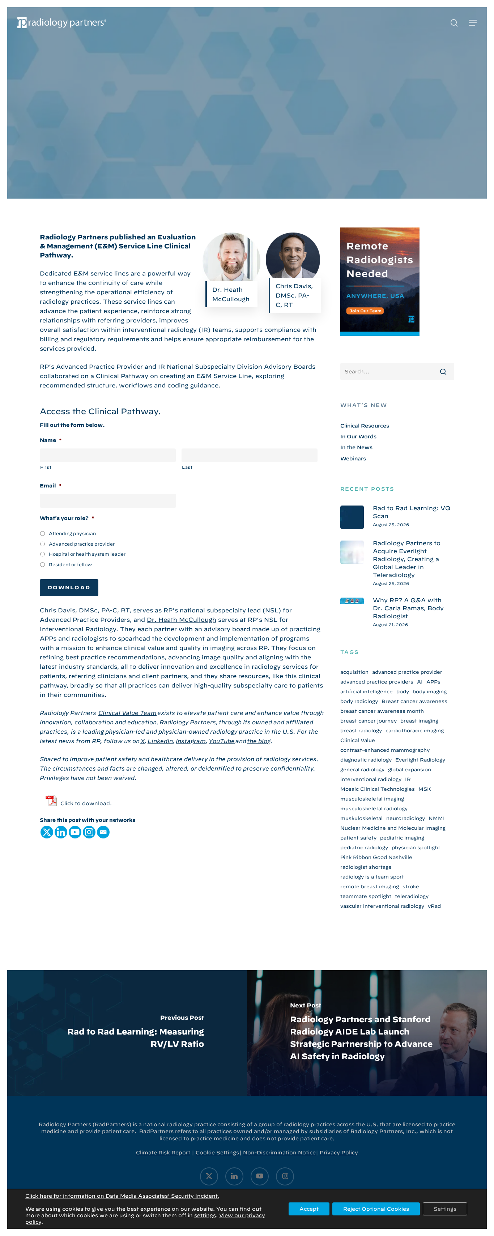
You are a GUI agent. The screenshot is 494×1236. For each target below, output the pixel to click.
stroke (411, 886)
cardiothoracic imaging (415, 730)
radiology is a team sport (372, 877)
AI (420, 682)
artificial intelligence (366, 691)
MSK (424, 789)
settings (205, 1215)
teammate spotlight (365, 896)
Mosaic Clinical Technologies (377, 789)
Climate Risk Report (163, 1152)
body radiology (359, 701)
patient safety (358, 838)
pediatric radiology (364, 847)
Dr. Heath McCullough (181, 619)
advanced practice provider (407, 672)
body (402, 691)
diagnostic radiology (366, 760)
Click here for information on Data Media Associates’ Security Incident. (122, 1196)
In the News (356, 447)
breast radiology (361, 730)
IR (408, 779)
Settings (445, 1209)
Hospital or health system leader (87, 553)
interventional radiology (370, 779)
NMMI (437, 818)
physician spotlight (416, 847)
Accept (309, 1209)
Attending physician (72, 533)
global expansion (409, 769)
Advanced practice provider (82, 543)
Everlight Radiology (420, 760)
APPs (433, 682)
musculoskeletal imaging (372, 799)
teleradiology (412, 896)
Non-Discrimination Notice (279, 1152)
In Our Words (358, 436)
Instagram (191, 741)
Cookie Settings (217, 1152)
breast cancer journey (368, 721)
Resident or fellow (70, 564)
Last (187, 467)
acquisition (354, 672)
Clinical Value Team (127, 713)
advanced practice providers (376, 682)
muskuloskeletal (361, 818)
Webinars (353, 458)
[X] (47, 832)
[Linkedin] (61, 832)
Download (69, 587)
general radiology (362, 769)
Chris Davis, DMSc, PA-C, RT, (85, 610)
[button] (473, 23)
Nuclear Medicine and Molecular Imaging (393, 828)
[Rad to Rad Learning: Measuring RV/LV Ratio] (127, 1033)
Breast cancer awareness (414, 701)
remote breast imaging (369, 886)
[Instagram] (89, 832)
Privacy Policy (339, 1152)
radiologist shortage (366, 867)
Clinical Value (357, 740)
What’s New (363, 405)
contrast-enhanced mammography (385, 750)
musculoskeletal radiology (374, 808)
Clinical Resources (247, 116)
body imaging (430, 691)
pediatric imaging (402, 838)
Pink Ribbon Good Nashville (376, 857)
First (45, 467)
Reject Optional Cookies (376, 1209)
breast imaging (419, 721)
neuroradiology (405, 818)
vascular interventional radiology (382, 906)
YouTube (222, 741)
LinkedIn (160, 741)
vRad (434, 906)
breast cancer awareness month (382, 711)
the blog (259, 741)
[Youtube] (75, 832)
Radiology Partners (187, 722)
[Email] (103, 832)
